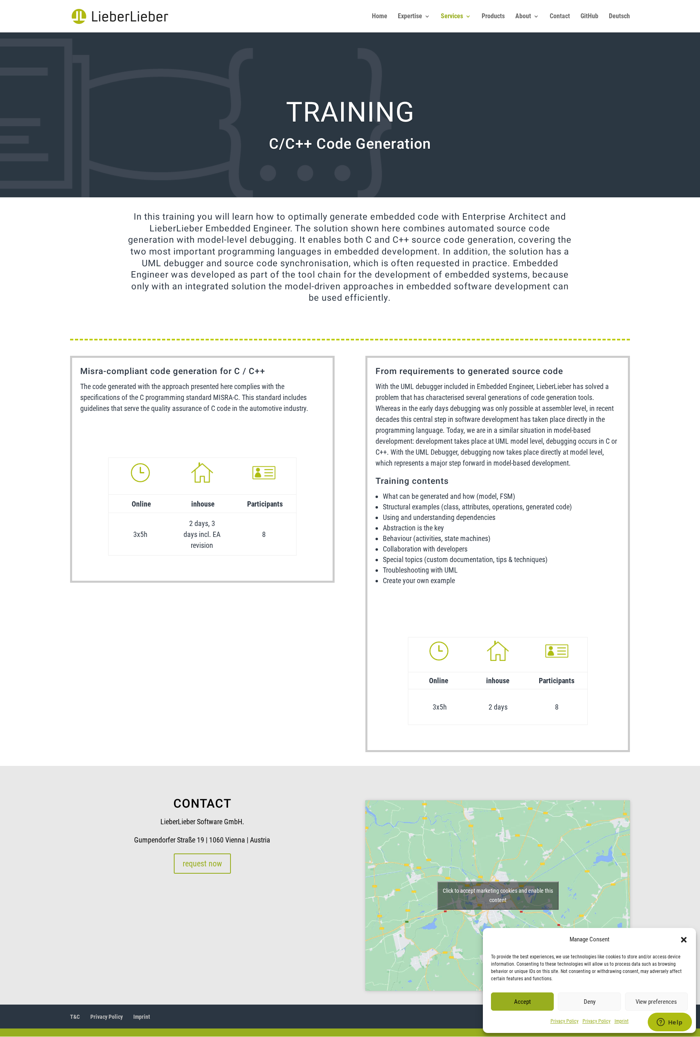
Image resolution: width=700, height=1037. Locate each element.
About (523, 16)
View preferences (656, 1001)
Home (379, 16)
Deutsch (619, 16)
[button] (684, 940)
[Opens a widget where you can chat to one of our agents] (669, 1023)
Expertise (410, 16)
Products (493, 16)
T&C (75, 1016)
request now (202, 863)
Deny (589, 1001)
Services (452, 16)
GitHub (589, 16)
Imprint (622, 1021)
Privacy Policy (564, 1021)
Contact (560, 16)
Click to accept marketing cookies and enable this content (498, 895)
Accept (522, 1001)
